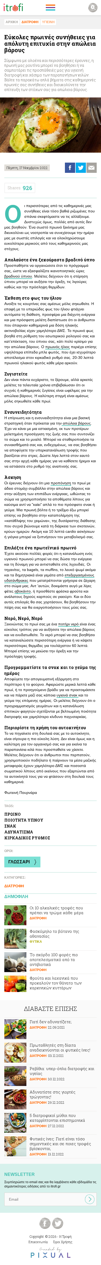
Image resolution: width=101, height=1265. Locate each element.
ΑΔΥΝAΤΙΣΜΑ (18, 832)
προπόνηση (61, 483)
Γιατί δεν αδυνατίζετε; (50, 1029)
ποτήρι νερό (69, 624)
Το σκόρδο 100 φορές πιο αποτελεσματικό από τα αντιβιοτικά (50, 962)
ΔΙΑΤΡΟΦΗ (30, 22)
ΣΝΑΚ (10, 826)
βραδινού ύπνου (18, 276)
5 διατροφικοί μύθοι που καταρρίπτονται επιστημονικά (50, 1122)
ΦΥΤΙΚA (36, 942)
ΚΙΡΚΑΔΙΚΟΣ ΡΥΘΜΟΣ (27, 837)
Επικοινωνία (38, 1242)
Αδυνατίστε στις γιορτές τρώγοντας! (50, 1099)
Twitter (81, 168)
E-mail (91, 168)
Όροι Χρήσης (62, 1242)
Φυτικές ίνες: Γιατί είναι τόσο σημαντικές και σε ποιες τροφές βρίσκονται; (50, 1146)
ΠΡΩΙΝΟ (12, 814)
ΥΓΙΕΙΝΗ (48, 22)
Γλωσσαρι (19, 862)
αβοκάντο (23, 591)
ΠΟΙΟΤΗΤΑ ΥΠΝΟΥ (23, 820)
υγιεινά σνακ (67, 695)
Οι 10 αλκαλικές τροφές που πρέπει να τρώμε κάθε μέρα (50, 915)
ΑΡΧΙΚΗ (12, 22)
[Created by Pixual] (50, 1252)
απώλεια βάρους (76, 423)
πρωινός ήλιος (57, 347)
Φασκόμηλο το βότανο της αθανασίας (50, 938)
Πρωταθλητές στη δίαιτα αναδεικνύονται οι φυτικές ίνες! (50, 1052)
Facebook (70, 168)
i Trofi (13, 7)
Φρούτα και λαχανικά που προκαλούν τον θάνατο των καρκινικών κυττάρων (50, 985)
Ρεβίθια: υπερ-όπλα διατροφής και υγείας (50, 1076)
